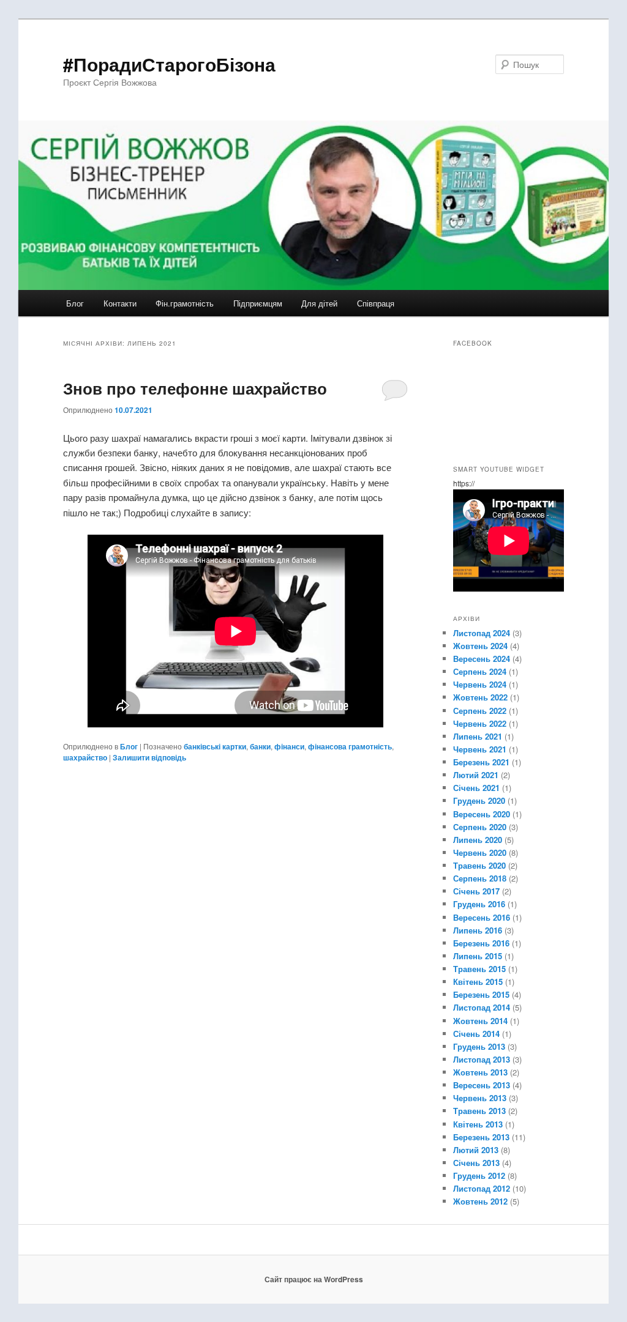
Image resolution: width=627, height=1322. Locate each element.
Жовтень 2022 (480, 697)
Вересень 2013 (481, 1085)
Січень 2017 (476, 891)
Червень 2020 (479, 852)
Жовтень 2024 (480, 646)
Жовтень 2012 (480, 1201)
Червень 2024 (479, 684)
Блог (75, 303)
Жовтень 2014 (480, 1021)
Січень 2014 (476, 1033)
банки (260, 746)
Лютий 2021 (475, 775)
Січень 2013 (476, 1162)
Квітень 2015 (478, 981)
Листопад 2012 (481, 1188)
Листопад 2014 (481, 1007)
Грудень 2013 (479, 1046)
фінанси (289, 746)
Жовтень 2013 (480, 1072)
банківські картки (215, 746)
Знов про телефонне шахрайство (195, 388)
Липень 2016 (477, 930)
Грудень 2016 (479, 904)
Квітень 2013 (478, 1124)
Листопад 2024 (481, 633)
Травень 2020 (479, 865)
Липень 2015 (477, 956)
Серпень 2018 (479, 878)
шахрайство (85, 757)
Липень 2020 (477, 839)
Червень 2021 (479, 749)
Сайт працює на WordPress (314, 1279)
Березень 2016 (481, 943)
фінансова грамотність (350, 746)
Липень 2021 (477, 736)
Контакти (120, 303)
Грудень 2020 (479, 800)
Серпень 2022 (479, 710)
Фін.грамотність (185, 303)
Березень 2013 (481, 1137)
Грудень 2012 (479, 1175)
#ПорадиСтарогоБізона (169, 64)
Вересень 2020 (481, 814)
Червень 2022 (479, 723)
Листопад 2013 (481, 1059)
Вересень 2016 (481, 917)
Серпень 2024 (479, 671)
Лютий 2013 (475, 1150)
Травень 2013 (479, 1110)
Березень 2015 (481, 994)
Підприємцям (257, 303)
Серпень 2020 (479, 827)
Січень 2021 (476, 787)
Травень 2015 (479, 969)
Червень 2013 (479, 1098)
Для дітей (319, 303)
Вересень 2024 (481, 658)
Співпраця (375, 303)
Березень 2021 (481, 762)
